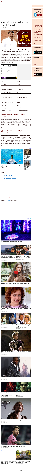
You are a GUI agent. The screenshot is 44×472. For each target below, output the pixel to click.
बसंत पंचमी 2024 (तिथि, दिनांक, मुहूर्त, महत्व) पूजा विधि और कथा (37, 31)
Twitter (35, 64)
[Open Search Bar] (38, 2)
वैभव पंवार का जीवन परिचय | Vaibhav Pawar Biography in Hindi (38, 36)
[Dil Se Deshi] (3, 2)
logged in (8, 200)
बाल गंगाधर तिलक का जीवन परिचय (10, 178)
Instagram (35, 62)
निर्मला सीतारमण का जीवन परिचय (9, 177)
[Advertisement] (16, 13)
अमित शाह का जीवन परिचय (8, 175)
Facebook (35, 60)
